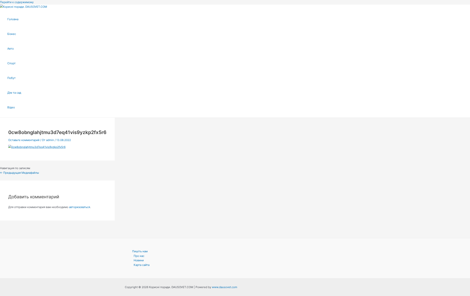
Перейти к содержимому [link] (17, 2)
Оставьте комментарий (23, 140)
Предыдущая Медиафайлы (19, 172)
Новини (139, 260)
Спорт (11, 63)
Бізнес (11, 34)
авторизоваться (79, 207)
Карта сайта (141, 265)
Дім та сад (14, 92)
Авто (10, 48)
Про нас (139, 256)
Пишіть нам (140, 251)
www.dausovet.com (224, 287)
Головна (12, 19)
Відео (11, 107)
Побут (11, 78)
